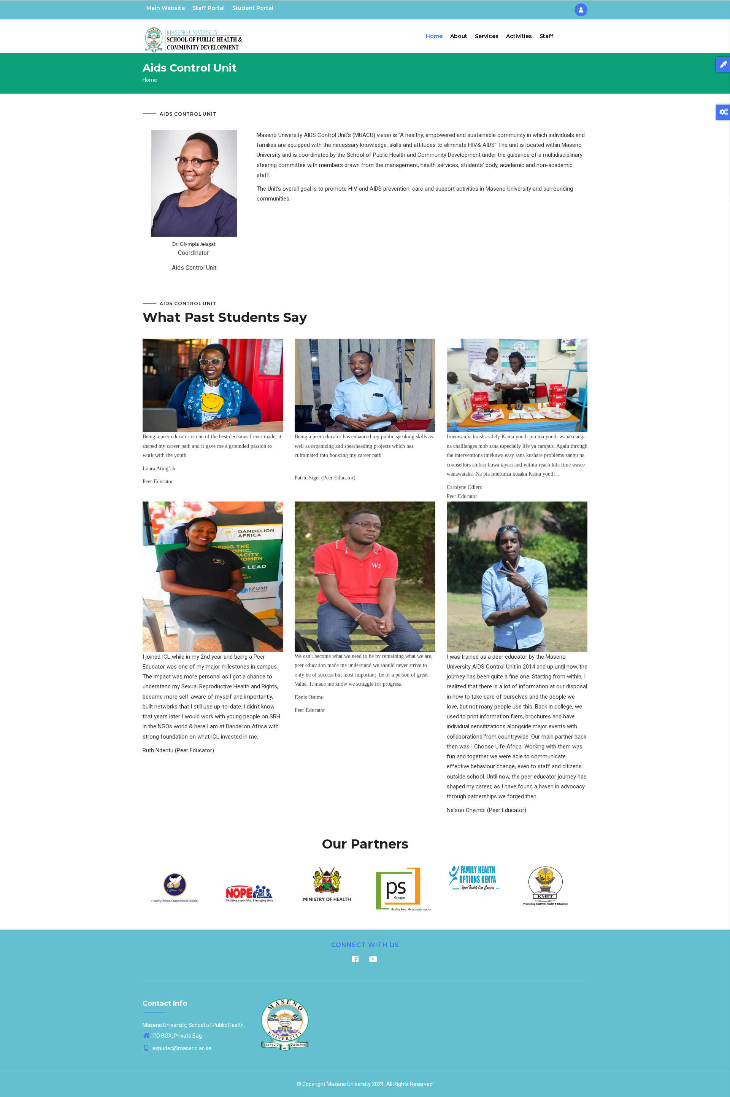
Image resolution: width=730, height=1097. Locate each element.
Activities (519, 36)
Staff (546, 36)
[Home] (194, 34)
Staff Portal (208, 8)
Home (434, 36)
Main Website (165, 8)
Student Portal (252, 8)
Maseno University (349, 1084)
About (458, 36)
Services (486, 36)
